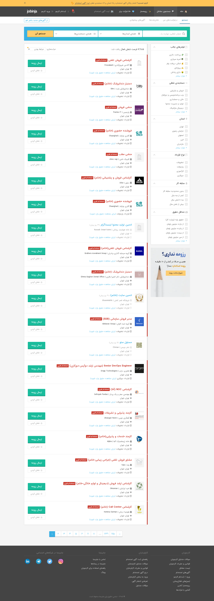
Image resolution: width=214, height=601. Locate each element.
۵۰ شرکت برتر (125, 11)
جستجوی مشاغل (164, 11)
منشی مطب (125, 154)
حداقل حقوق (179, 212)
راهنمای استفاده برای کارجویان (93, 568)
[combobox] (120, 33)
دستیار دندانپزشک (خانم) (118, 84)
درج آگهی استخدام (140, 572)
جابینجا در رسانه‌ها (98, 563)
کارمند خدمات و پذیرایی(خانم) (115, 436)
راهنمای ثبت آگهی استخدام (137, 559)
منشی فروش (124, 107)
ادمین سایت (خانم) (120, 295)
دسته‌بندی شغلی (177, 83)
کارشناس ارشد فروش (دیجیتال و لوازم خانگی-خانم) (103, 483)
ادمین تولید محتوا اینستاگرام (116, 225)
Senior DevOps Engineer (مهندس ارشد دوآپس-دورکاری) (100, 366)
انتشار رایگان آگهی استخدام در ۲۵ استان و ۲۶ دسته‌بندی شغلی (111, 3)
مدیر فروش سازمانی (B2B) (117, 319)
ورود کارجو (46, 11)
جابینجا (102, 553)
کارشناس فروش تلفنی (119, 60)
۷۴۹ (106, 534)
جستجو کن (40, 33)
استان (182, 119)
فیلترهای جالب (177, 47)
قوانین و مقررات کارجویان (179, 563)
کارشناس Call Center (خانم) (116, 507)
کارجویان (186, 553)
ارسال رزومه (36, 63)
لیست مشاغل (184, 568)
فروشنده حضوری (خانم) (118, 131)
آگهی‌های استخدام (183, 572)
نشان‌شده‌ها (154, 20)
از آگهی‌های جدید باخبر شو (37, 20)
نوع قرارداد (180, 155)
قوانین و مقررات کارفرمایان (137, 568)
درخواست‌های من (170, 20)
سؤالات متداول (142, 585)
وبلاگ (103, 572)
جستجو (185, 20)
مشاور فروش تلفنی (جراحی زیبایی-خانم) (109, 460)
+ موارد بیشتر (181, 76)
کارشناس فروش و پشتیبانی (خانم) (112, 178)
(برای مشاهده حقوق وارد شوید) (102, 72)
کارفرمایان (143, 553)
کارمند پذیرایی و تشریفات (118, 413)
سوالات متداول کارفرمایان (138, 563)
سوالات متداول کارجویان (180, 559)
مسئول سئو (125, 342)
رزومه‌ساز (144, 11)
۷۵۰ (113, 534)
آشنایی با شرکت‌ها (183, 590)
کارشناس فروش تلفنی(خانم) (116, 248)
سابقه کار (180, 183)
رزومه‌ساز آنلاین (184, 585)
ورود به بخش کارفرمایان (138, 577)
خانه (182, 11)
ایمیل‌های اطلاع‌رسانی (181, 581)
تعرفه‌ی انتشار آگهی (140, 581)
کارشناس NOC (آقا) (121, 389)
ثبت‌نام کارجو (61, 11)
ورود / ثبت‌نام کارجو (182, 577)
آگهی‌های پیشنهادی (137, 20)
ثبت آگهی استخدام (102, 11)
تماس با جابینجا (99, 559)
